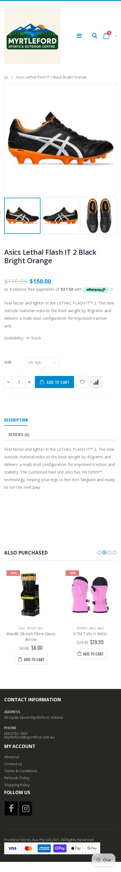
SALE (22, 628)
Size (8, 362)
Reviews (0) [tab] (19, 434)
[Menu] (79, 35)
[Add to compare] (96, 382)
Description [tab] (16, 420)
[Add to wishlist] (82, 382)
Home (6, 77)
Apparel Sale (86, 628)
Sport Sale (35, 628)
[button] (99, 552)
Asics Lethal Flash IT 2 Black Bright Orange (50, 256)
